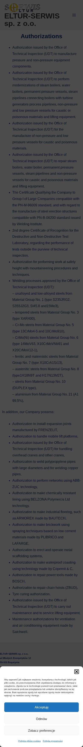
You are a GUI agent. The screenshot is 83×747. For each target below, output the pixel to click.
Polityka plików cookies (29, 741)
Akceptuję (42, 707)
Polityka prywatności (53, 741)
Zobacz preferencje (41, 730)
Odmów (41, 719)
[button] (76, 672)
